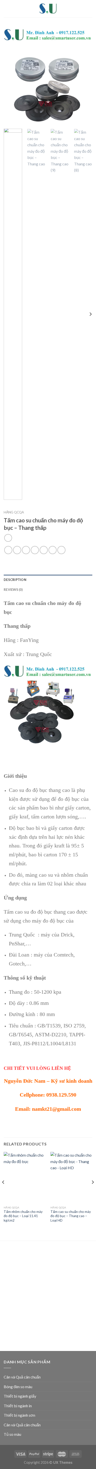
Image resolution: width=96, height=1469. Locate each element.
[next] (84, 76)
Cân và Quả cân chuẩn (22, 1377)
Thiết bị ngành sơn (19, 1415)
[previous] (11, 76)
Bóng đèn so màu (18, 1386)
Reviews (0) (13, 590)
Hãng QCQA (14, 512)
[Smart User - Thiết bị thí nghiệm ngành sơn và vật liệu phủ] (48, 8)
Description (15, 580)
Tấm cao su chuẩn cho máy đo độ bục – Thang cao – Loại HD (70, 1216)
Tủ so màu (12, 1434)
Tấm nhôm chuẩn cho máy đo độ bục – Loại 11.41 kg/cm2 (23, 1216)
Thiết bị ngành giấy (20, 1396)
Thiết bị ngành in (18, 1405)
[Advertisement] (48, 1296)
